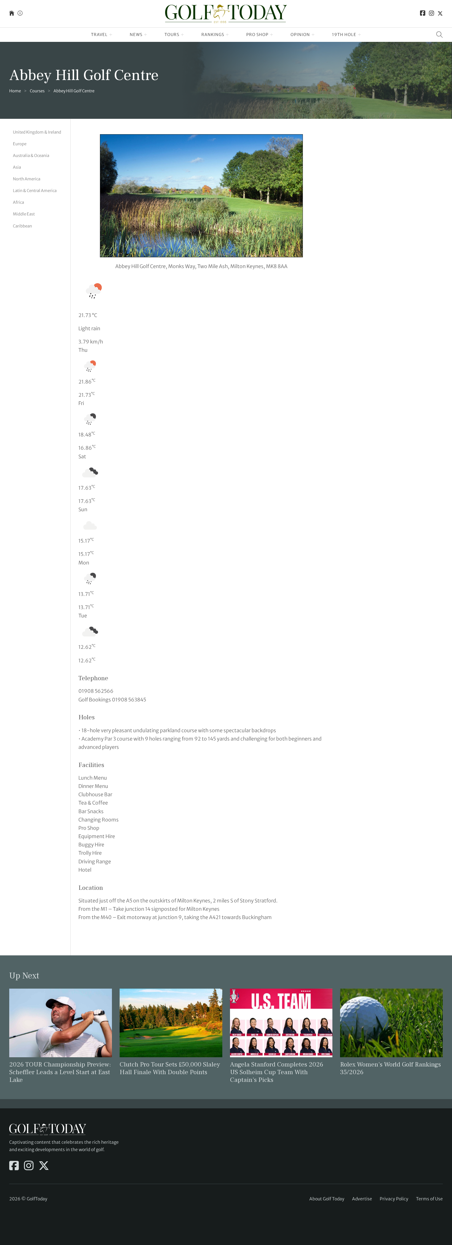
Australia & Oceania (31, 155)
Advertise (362, 1199)
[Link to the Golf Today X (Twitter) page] (440, 14)
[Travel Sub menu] (111, 34)
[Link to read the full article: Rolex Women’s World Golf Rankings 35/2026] (391, 1022)
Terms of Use (429, 1199)
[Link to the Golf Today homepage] (11, 14)
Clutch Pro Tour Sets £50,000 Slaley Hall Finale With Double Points (170, 1068)
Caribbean (22, 226)
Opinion (300, 34)
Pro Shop (257, 34)
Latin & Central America (35, 190)
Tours (172, 34)
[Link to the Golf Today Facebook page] (423, 14)
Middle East (24, 214)
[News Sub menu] (145, 34)
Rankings (212, 34)
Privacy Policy (394, 1199)
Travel (99, 34)
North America (26, 179)
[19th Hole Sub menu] (359, 34)
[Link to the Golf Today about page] (20, 14)
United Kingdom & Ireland (37, 132)
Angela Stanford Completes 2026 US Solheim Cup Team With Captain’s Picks (276, 1072)
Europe (19, 144)
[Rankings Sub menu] (227, 34)
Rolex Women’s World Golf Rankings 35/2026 (390, 1068)
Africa (18, 202)
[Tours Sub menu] (182, 34)
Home (15, 91)
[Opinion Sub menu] (313, 34)
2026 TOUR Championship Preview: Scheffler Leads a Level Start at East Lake (60, 1072)
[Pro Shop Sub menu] (271, 34)
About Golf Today (326, 1199)
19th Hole (344, 34)
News (136, 34)
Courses (37, 91)
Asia (17, 167)
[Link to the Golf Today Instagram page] (431, 14)
